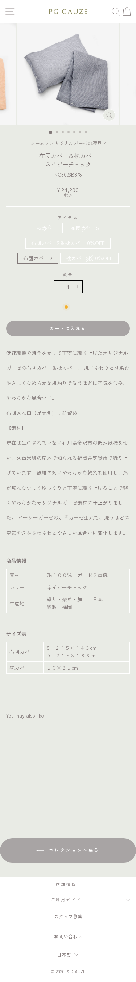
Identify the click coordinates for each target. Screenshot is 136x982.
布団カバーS (85, 228)
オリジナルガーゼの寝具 (76, 143)
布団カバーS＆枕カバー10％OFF (68, 242)
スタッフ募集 (68, 916)
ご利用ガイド (66, 899)
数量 (68, 275)
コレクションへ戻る (73, 850)
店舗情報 (66, 884)
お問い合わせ (68, 936)
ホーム (37, 143)
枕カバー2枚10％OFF (89, 258)
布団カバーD (37, 258)
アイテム (68, 218)
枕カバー (47, 228)
